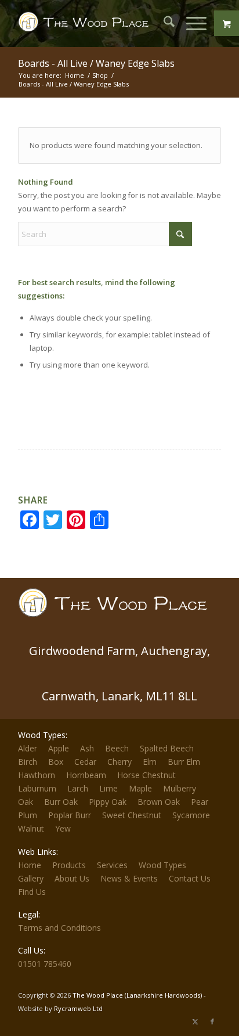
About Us (72, 878)
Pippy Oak (107, 801)
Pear (199, 801)
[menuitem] (163, 23)
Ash (87, 748)
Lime (108, 788)
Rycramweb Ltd (78, 1008)
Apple (58, 748)
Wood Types (162, 864)
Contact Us (190, 878)
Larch (77, 788)
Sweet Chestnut (131, 815)
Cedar (85, 761)
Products (69, 864)
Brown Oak (158, 801)
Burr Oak (61, 801)
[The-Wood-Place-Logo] (86, 23)
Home (29, 864)
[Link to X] (195, 1021)
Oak (25, 801)
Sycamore (191, 815)
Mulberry (179, 788)
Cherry (119, 761)
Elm (150, 761)
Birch (27, 761)
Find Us (32, 891)
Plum (27, 815)
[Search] (163, 23)
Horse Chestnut (146, 774)
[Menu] (191, 23)
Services (112, 864)
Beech (117, 748)
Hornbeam (86, 774)
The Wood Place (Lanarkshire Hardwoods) (137, 995)
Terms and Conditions (59, 927)
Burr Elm (184, 761)
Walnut (31, 828)
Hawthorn (36, 774)
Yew (63, 828)
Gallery (31, 878)
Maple (140, 788)
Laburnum (37, 788)
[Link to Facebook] (212, 1021)
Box (55, 761)
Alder (27, 748)
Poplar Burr (69, 815)
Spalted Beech (167, 748)
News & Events (129, 878)
